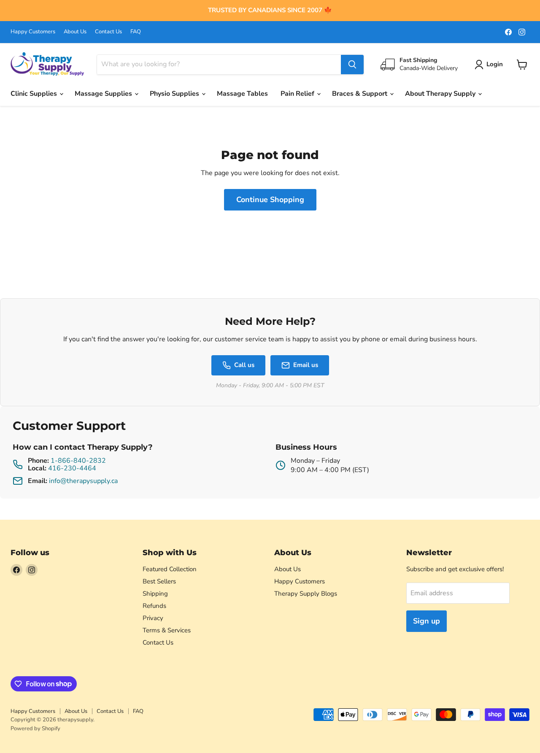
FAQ (135, 32)
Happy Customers (33, 32)
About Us (75, 32)
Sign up (426, 621)
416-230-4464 (72, 468)
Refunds (154, 606)
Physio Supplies (175, 93)
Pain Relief (298, 93)
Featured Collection (170, 569)
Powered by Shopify (35, 728)
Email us (305, 365)
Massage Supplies (104, 93)
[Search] (352, 64)
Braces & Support (360, 93)
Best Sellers (159, 581)
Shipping (155, 593)
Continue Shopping (270, 199)
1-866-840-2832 (78, 460)
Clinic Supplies (35, 93)
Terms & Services (167, 630)
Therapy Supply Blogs (305, 593)
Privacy (153, 618)
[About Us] (270, 10)
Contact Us (108, 32)
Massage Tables (242, 93)
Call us (244, 365)
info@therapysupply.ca (83, 481)
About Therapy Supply (441, 93)
